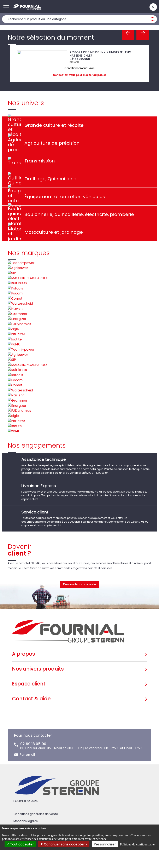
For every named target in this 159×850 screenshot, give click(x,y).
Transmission (39, 161)
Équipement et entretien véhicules (64, 196)
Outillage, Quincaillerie (50, 179)
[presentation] (128, 33)
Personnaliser (105, 844)
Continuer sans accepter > (65, 844)
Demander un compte (79, 584)
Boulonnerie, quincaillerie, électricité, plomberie (79, 214)
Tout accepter (21, 844)
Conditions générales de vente (35, 814)
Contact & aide (31, 698)
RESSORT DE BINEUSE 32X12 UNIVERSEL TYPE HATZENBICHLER (100, 54)
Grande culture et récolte (54, 125)
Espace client (29, 683)
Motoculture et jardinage (53, 232)
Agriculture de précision (52, 143)
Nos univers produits (38, 668)
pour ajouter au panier (79, 75)
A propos (23, 653)
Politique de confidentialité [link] (137, 844)
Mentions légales (25, 821)
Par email (27, 754)
